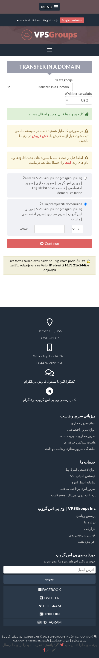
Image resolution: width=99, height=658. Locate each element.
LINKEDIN (51, 614)
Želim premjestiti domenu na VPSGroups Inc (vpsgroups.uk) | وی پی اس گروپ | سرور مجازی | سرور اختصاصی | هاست (52, 211)
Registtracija (50, 20)
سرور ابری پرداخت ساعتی (78, 489)
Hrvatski (24, 20)
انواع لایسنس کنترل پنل (80, 469)
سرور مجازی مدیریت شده (78, 436)
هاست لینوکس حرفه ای (80, 442)
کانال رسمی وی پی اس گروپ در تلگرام (49, 400)
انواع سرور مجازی (83, 423)
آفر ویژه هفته (87, 541)
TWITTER (51, 598)
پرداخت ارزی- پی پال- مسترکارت (73, 495)
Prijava (36, 20)
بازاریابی (90, 529)
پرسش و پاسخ (86, 516)
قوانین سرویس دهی (82, 535)
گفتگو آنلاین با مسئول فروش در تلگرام (49, 381)
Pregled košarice (72, 20)
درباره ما (90, 522)
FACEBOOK (51, 589)
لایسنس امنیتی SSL (83, 476)
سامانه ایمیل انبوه (84, 482)
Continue (51, 243)
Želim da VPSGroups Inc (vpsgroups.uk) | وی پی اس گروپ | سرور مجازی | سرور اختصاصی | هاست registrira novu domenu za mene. (52, 185)
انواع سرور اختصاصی (81, 429)
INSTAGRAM (51, 622)
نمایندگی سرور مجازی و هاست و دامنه (70, 449)
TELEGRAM (51, 606)
